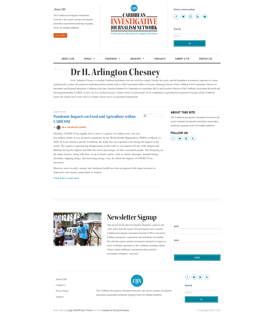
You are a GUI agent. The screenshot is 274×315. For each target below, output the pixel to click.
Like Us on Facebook (173, 138)
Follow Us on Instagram (186, 138)
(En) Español (60, 35)
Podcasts (160, 58)
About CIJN (68, 58)
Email (177, 240)
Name (176, 226)
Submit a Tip (182, 58)
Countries (111, 58)
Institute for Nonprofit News (115, 310)
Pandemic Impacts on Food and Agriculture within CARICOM (94, 119)
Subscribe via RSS (193, 138)
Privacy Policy (62, 290)
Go (190, 43)
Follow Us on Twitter (179, 138)
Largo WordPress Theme (79, 310)
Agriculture (60, 112)
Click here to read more (66, 178)
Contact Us (205, 58)
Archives (136, 58)
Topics (88, 58)
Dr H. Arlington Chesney (74, 127)
